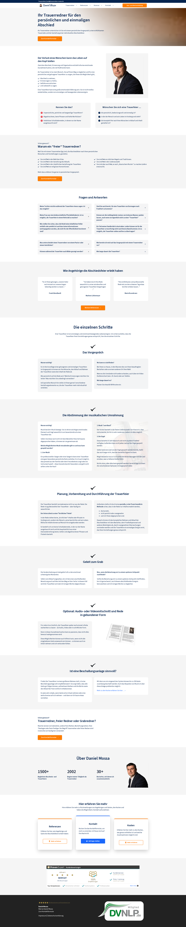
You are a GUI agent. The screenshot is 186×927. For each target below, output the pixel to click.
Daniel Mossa (98, 758)
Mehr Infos (133, 886)
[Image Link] (137, 775)
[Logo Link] (48, 5)
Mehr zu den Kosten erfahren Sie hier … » (111, 690)
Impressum (42, 916)
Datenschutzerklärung (55, 916)
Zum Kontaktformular (46, 911)
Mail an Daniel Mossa (45, 909)
